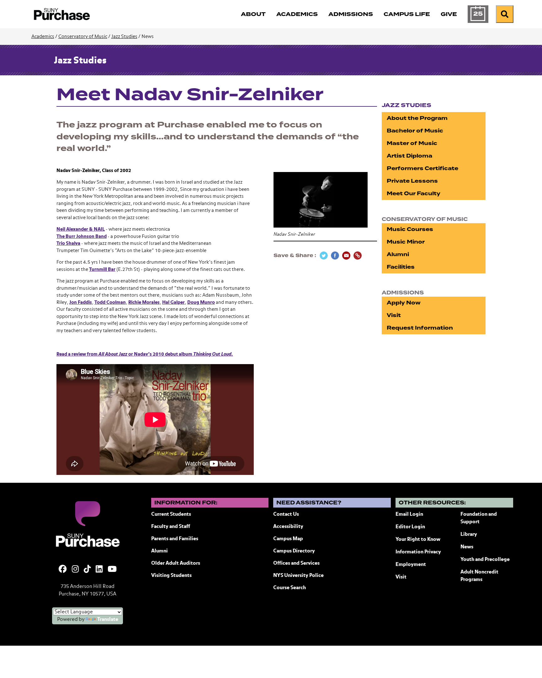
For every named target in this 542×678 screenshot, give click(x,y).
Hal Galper (173, 302)
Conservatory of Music (82, 36)
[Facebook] (63, 570)
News (466, 547)
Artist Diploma (409, 156)
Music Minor (406, 242)
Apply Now (404, 303)
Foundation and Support (478, 518)
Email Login (409, 514)
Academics (42, 36)
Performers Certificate (422, 168)
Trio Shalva (68, 243)
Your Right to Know (418, 539)
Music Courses (410, 229)
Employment (411, 564)
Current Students (171, 514)
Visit (394, 315)
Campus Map (288, 538)
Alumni (398, 254)
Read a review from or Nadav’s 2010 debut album (144, 354)
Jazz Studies (124, 36)
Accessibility (288, 526)
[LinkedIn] (99, 570)
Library (468, 534)
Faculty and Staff (170, 526)
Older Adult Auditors (175, 563)
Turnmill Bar (102, 269)
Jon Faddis (80, 302)
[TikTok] (87, 570)
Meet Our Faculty (413, 193)
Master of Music (412, 143)
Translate (107, 619)
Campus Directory (294, 551)
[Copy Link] (357, 255)
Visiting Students (171, 575)
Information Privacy (418, 552)
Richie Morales (144, 302)
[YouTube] (112, 570)
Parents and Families (174, 538)
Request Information (420, 328)
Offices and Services (296, 563)
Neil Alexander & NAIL (80, 229)
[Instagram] (75, 570)
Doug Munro (201, 302)
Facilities (401, 267)
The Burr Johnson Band (81, 236)
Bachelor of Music (415, 131)
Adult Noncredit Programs (479, 576)
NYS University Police (298, 575)
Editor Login (410, 527)
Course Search (289, 587)
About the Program (417, 118)
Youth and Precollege (485, 559)
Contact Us (286, 514)
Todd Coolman (110, 302)
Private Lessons (412, 181)
